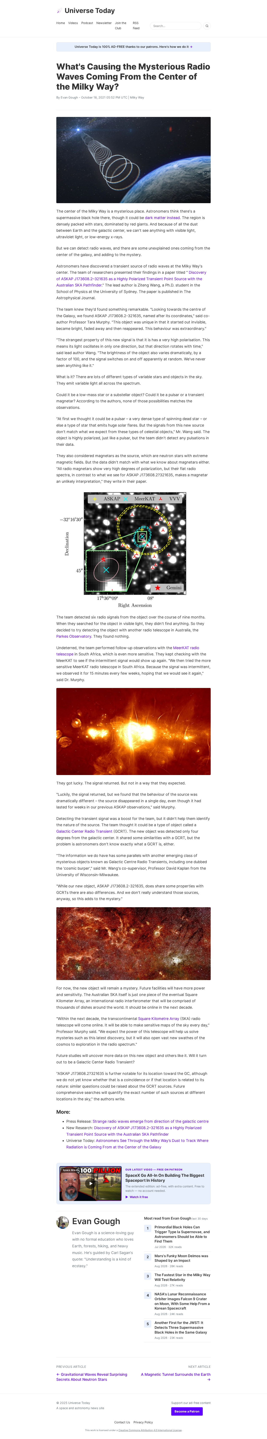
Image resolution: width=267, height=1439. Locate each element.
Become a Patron (187, 1411)
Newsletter (104, 23)
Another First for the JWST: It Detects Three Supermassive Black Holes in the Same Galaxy (181, 1327)
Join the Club (120, 25)
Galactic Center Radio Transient (84, 831)
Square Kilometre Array (158, 1018)
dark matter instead (162, 217)
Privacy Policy (143, 1422)
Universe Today (90, 10)
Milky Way (137, 97)
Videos (73, 23)
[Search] (207, 26)
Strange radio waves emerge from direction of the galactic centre (151, 1121)
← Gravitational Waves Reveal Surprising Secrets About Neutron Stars (91, 1377)
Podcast (87, 23)
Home (60, 23)
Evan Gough (69, 97)
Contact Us (122, 1422)
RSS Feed (136, 25)
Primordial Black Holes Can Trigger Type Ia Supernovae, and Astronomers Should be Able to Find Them (182, 1234)
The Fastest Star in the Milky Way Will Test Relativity (182, 1277)
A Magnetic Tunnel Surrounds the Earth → (176, 1377)
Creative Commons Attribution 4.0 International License (150, 1430)
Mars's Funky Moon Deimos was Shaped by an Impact (181, 1258)
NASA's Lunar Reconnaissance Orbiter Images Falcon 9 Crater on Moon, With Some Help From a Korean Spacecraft (182, 1301)
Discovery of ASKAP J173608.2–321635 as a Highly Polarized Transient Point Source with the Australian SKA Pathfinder (131, 278)
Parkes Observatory (73, 636)
